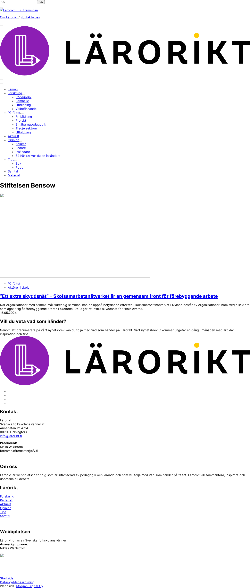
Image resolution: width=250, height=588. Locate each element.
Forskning (7, 496)
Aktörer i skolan (19, 287)
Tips (3, 512)
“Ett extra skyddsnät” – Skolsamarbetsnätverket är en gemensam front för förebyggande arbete (109, 296)
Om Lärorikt (9, 17)
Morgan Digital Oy (29, 586)
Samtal (5, 516)
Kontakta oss (30, 17)
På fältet (14, 283)
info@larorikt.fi (11, 436)
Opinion (5, 508)
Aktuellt (5, 504)
